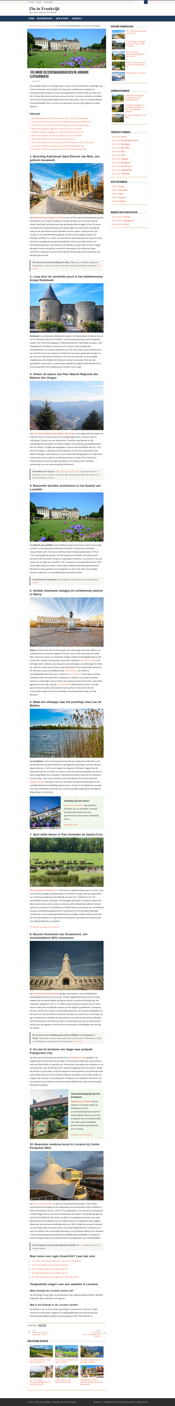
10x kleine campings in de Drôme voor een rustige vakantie (134, 97)
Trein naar (119, 137)
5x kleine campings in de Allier (135, 116)
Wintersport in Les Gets (136, 73)
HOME (31, 18)
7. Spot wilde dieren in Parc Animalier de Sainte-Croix (52, 139)
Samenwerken (48, 2)
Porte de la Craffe (87, 660)
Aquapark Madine (37, 782)
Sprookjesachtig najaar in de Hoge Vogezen (50, 1273)
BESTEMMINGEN (44, 18)
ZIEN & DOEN (62, 18)
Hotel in (118, 186)
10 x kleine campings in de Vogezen (45, 927)
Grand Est (51, 26)
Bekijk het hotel (70, 825)
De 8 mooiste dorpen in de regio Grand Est (49, 1269)
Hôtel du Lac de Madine (74, 805)
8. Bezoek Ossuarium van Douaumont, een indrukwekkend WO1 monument (62, 142)
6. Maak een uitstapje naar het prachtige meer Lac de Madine (56, 135)
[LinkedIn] (129, 2)
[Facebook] (125, 2)
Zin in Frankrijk (44, 8)
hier (81, 1245)
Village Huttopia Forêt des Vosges (68, 471)
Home (31, 26)
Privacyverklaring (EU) (127, 1402)
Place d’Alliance (75, 674)
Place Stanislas (71, 671)
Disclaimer (97, 1402)
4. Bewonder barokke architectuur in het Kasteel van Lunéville (56, 129)
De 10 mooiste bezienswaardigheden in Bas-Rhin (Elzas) (55, 1277)
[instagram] (131, 2)
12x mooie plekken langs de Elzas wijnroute (50, 1265)
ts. (37, 268)
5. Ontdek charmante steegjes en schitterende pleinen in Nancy (56, 132)
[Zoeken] (146, 2)
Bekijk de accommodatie (81, 1135)
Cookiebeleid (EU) (110, 1402)
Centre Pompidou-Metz (43, 1204)
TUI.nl (34, 582)
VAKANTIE (76, 18)
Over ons (31, 2)
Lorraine (42, 1325)
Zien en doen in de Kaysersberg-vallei (63, 1381)
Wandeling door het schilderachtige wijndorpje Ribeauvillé (91, 1382)
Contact (39, 2)
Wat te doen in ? (121, 217)
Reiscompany (71, 1402)
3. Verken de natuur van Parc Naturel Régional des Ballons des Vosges (59, 125)
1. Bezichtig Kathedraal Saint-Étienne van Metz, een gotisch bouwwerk (59, 118)
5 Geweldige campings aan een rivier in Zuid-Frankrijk (135, 43)
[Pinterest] (127, 2)
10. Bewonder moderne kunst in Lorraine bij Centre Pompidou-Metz (58, 149)
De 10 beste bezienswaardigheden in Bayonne (92, 1333)
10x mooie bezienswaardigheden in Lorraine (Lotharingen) (56, 1261)
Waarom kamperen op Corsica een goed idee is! (135, 64)
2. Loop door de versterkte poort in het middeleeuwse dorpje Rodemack (60, 122)
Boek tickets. (78, 1041)
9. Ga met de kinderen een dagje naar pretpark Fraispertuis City (57, 146)
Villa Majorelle (63, 684)
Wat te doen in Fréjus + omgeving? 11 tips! (41, 1332)
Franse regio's (40, 26)
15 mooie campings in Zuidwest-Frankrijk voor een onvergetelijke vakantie (135, 108)
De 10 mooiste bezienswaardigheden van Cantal (135, 54)
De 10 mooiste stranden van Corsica (136, 32)
